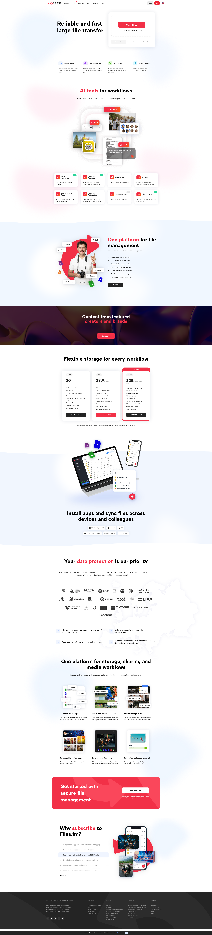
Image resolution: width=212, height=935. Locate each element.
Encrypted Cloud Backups (113, 911)
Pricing (90, 907)
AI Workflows (109, 907)
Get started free (76, 415)
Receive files (118, 42)
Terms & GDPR (92, 913)
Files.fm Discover (133, 915)
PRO (74, 3)
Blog (152, 913)
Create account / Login (94, 905)
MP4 (141, 909)
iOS (122, 528)
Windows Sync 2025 (97, 528)
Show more (63, 876)
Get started (135, 790)
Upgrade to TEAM (136, 414)
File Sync (108, 905)
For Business (91, 911)
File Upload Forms (110, 915)
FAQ (152, 911)
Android (112, 528)
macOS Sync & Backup (94, 533)
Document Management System (114, 909)
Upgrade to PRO (106, 415)
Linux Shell (124, 533)
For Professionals (93, 909)
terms (110, 933)
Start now (115, 284)
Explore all (106, 336)
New (157, 3)
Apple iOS (143, 905)
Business (81, 3)
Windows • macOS (141, 907)
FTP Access (131, 913)
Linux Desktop (110, 533)
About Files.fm (155, 907)
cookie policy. (119, 933)
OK (126, 933)
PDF (138, 909)
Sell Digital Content (111, 917)
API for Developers (156, 909)
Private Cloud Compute (112, 913)
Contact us (132, 425)
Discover (96, 3)
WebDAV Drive (132, 911)
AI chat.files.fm (132, 917)
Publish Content (110, 919)
